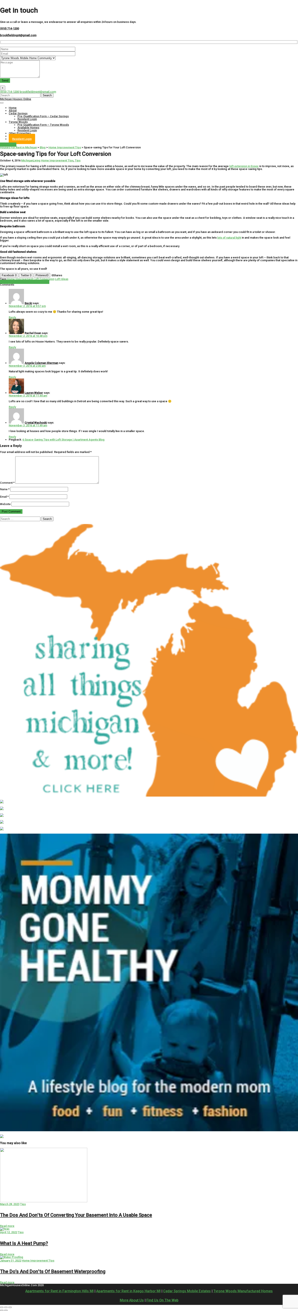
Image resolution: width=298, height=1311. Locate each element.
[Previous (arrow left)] (1, 1310)
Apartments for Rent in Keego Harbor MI (128, 1291)
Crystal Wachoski (36, 422)
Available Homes (28, 127)
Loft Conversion (44, 279)
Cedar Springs (18, 113)
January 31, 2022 (10, 1260)
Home (13, 107)
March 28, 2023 (9, 1204)
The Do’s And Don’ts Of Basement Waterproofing (52, 1271)
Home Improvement (20, 279)
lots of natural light (229, 237)
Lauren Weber (34, 392)
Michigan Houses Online (15, 99)
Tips (77, 160)
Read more (7, 1226)
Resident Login (27, 119)
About (13, 110)
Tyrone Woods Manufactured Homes (243, 1291)
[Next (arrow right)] (6, 1310)
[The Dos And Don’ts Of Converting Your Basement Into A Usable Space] (43, 1201)
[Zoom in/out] (10, 1307)
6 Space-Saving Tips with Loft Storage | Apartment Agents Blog (63, 439)
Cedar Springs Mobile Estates (187, 1291)
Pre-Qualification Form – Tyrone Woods (43, 124)
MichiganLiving (30, 160)
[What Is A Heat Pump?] (5, 1228)
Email (4, 496)
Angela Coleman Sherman (41, 363)
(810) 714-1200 (9, 28)
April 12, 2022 (8, 1232)
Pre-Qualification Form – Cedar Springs (43, 116)
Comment (7, 482)
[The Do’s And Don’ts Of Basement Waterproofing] (11, 1257)
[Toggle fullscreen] (6, 1307)
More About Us (132, 1300)
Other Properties (20, 133)
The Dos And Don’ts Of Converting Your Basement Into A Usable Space (76, 1215)
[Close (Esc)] (1, 1307)
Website (5, 504)
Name (5, 489)
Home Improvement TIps (57, 160)
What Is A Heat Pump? (24, 1243)
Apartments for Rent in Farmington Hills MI (59, 1291)
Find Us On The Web (162, 1300)
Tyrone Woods (18, 122)
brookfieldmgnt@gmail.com (18, 35)
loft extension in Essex (244, 166)
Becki (28, 303)
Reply (12, 317)
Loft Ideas (61, 279)
